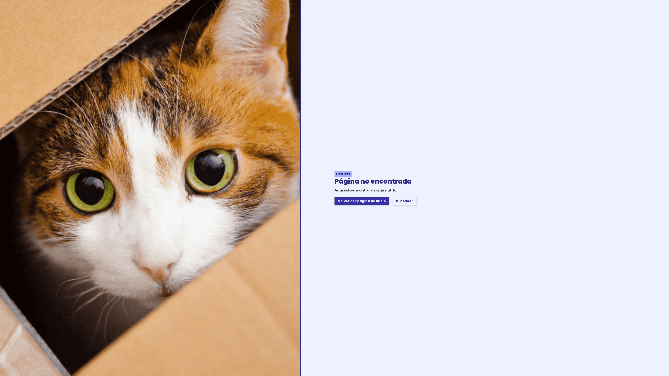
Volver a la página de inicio (362, 201)
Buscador (404, 201)
